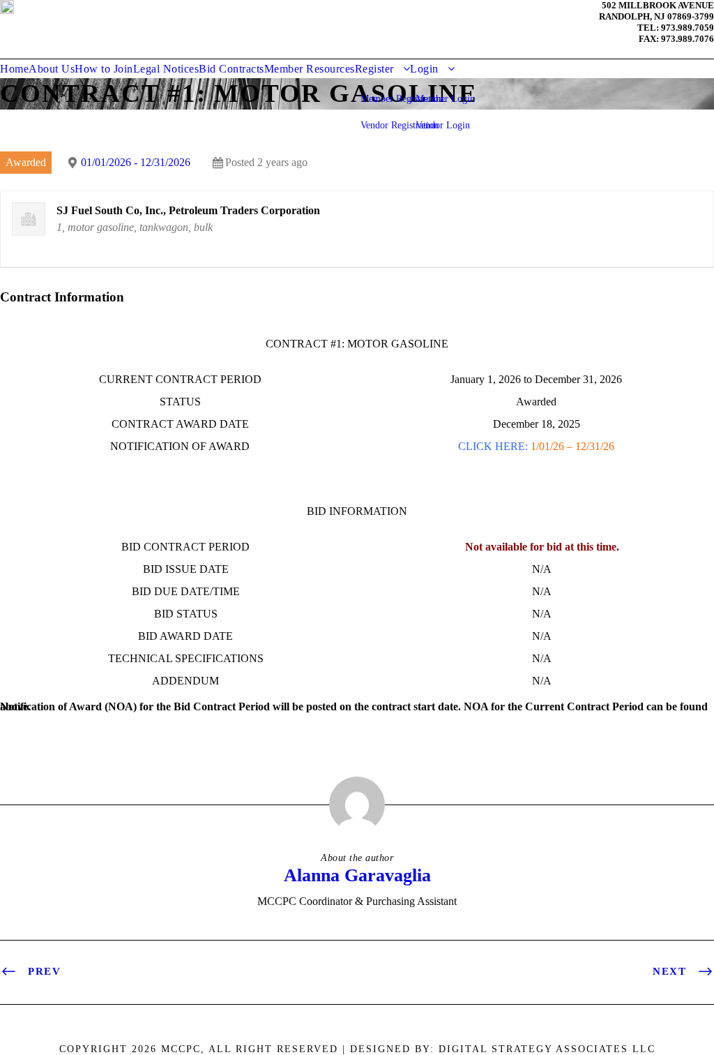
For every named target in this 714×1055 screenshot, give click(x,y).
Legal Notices (166, 69)
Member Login (445, 98)
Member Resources (309, 69)
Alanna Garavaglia (357, 875)
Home (14, 69)
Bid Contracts (231, 69)
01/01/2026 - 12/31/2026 (135, 162)
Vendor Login (443, 125)
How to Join (104, 69)
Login (424, 69)
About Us (52, 69)
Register (374, 69)
